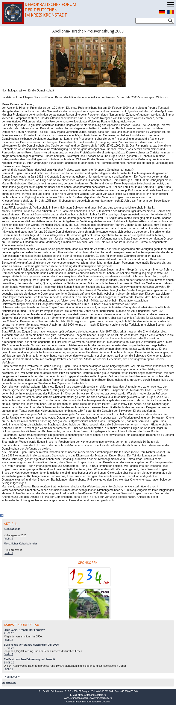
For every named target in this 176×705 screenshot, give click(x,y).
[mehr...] (8, 538)
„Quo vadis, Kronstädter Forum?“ (24, 630)
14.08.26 (9, 662)
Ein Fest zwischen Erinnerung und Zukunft (29, 659)
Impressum (9, 682)
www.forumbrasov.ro (101, 698)
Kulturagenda (12, 528)
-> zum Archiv (12, 676)
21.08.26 (9, 633)
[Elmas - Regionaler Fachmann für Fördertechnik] (89, 576)
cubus (106, 701)
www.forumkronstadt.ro (76, 698)
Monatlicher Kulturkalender (20, 543)
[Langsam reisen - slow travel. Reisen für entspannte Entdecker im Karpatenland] (89, 604)
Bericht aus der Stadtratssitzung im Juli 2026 (31, 644)
